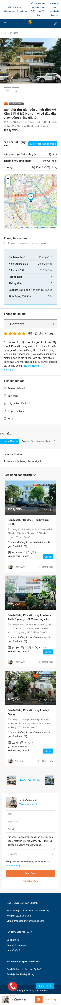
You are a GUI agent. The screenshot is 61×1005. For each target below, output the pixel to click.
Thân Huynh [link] (20, 567)
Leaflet (26, 227)
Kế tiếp (37, 780)
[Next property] (49, 780)
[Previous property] (11, 780)
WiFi (10, 418)
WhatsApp (32, 881)
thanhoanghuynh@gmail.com (14, 11)
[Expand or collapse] (53, 324)
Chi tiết (47, 556)
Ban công (13, 396)
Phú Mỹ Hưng (31, 365)
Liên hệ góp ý (13, 950)
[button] (30, 60)
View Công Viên (16, 104)
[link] (30, 498)
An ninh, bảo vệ (16, 388)
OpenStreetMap (39, 227)
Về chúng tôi (13, 940)
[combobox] (43, 441)
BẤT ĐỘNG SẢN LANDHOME (22, 903)
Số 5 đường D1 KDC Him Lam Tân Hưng (28, 910)
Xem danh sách (28, 804)
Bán (6, 104)
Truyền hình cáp (16, 411)
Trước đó (25, 780)
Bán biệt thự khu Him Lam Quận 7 (24, 969)
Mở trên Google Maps (44, 143)
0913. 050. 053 (14, 7)
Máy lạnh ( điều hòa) (19, 403)
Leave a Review (9, 441)
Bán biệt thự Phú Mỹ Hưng (20, 974)
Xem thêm (9, 369)
